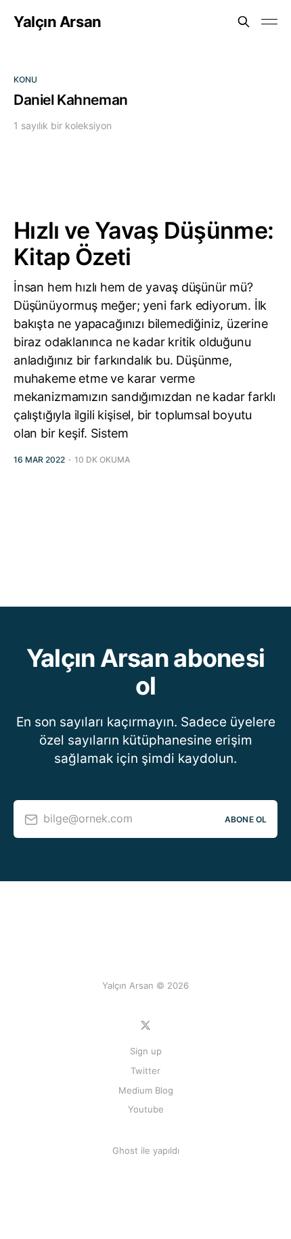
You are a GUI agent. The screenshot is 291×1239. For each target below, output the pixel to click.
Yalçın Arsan (58, 21)
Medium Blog (145, 1090)
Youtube (146, 1109)
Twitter (145, 1070)
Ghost (125, 1150)
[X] (145, 1025)
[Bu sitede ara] (243, 21)
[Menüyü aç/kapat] (269, 21)
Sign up (146, 1051)
